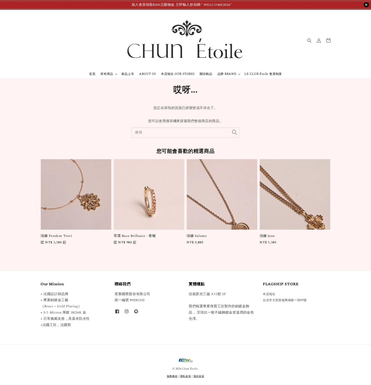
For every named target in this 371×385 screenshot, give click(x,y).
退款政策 (198, 376)
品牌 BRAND (226, 74)
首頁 (92, 74)
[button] (309, 40)
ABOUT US (147, 74)
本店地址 (269, 294)
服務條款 (172, 376)
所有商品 (106, 74)
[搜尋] (234, 132)
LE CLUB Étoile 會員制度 (263, 74)
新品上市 (128, 74)
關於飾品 (206, 74)
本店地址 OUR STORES (178, 74)
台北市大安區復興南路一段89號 (285, 300)
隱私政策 (185, 376)
